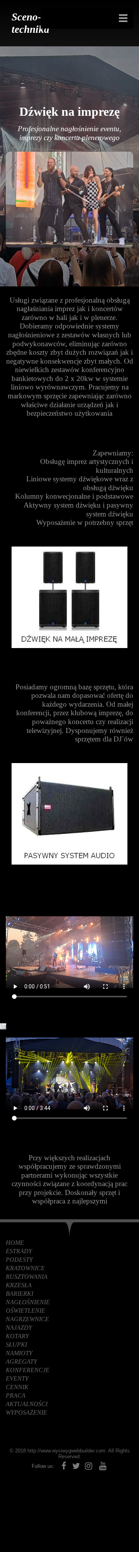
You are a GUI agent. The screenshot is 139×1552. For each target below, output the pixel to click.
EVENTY (17, 1378)
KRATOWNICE (25, 1268)
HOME (15, 1242)
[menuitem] (69, 1243)
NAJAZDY (19, 1327)
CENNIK (17, 1387)
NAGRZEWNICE (27, 1319)
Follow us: (43, 1466)
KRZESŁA (19, 1285)
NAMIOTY (19, 1353)
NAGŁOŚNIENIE (28, 1302)
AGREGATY (21, 1361)
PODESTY (19, 1259)
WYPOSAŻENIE (26, 1412)
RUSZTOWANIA (26, 1276)
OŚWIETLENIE (25, 1310)
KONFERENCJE (27, 1370)
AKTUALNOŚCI (26, 1404)
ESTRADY (19, 1251)
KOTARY (17, 1336)
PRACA (15, 1395)
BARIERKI (19, 1293)
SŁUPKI (16, 1344)
